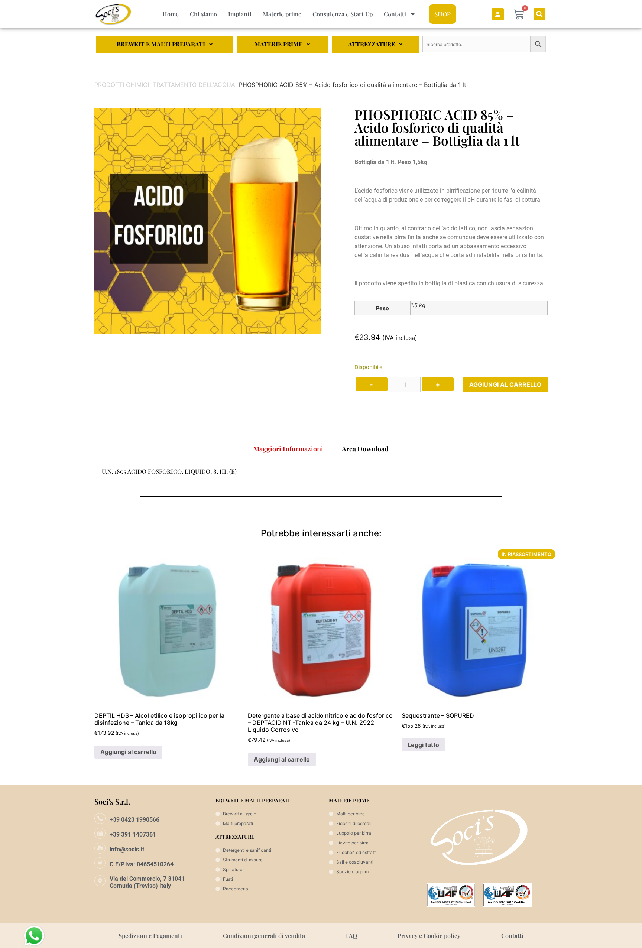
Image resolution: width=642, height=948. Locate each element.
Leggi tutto (423, 745)
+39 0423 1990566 (134, 819)
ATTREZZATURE (371, 44)
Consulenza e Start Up (342, 14)
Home (170, 14)
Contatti (395, 14)
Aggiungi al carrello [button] (128, 752)
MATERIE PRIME (278, 44)
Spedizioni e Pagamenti (150, 935)
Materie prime (282, 14)
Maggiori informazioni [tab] (288, 448)
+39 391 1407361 (133, 834)
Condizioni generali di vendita (264, 935)
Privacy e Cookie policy (429, 935)
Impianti (240, 14)
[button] (539, 14)
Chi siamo (203, 14)
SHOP (442, 14)
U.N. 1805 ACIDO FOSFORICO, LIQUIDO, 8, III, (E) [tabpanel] (169, 471)
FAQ (351, 935)
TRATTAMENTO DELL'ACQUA (194, 84)
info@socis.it (127, 849)
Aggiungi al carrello (505, 384)
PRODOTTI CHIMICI (121, 84)
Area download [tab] (365, 448)
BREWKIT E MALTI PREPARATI (161, 44)
